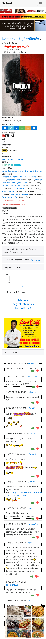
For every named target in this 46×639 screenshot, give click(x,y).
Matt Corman (36, 171)
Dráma (20, 159)
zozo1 (30, 542)
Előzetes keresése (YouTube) (14, 201)
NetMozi (7, 3)
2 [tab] (12, 278)
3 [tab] (17, 286)
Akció (4, 159)
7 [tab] (39, 286)
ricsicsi (31, 600)
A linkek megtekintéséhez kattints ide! (23, 304)
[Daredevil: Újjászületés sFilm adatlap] (8, 135)
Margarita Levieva (19, 194)
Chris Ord (24, 171)
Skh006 (32, 408)
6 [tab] (33, 286)
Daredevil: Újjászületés (21, 39)
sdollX (31, 363)
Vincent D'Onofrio (10, 177)
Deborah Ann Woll (10, 197)
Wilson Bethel (8, 191)
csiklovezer (33, 392)
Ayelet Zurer (21, 182)
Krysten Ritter (19, 188)
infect (30, 508)
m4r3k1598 (33, 376)
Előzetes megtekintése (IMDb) (15, 205)
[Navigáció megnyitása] (40, 3)
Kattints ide (35, 260)
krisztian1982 (12, 585)
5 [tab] (28, 286)
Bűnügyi (12, 159)
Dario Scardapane (10, 171)
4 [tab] (23, 286)
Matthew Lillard (14, 179)
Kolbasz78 (33, 524)
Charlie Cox (7, 185)
